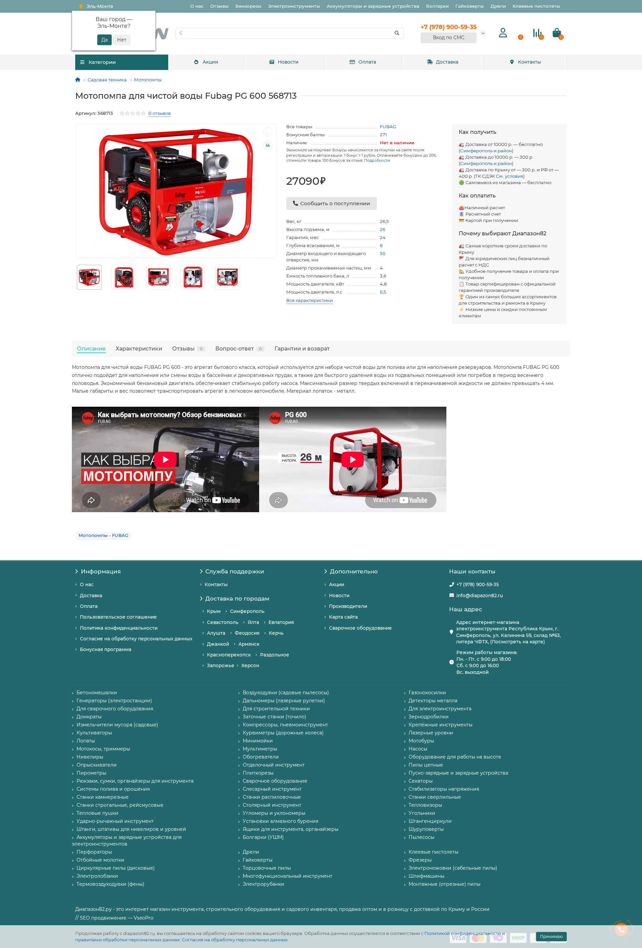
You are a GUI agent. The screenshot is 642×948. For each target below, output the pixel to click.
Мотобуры (421, 741)
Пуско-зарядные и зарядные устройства (458, 773)
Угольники (422, 813)
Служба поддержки (234, 571)
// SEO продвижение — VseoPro (114, 918)
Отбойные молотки (100, 860)
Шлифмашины (426, 876)
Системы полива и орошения (113, 789)
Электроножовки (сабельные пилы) (453, 868)
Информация (101, 571)
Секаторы (421, 781)
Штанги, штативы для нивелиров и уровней (131, 829)
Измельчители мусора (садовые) (117, 725)
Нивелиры (90, 757)
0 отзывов (159, 113)
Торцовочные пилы (267, 868)
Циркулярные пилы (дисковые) (116, 868)
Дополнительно (354, 571)
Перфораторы (94, 852)
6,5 (383, 292)
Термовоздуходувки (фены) (110, 884)
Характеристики (139, 348)
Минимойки (258, 741)
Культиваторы (94, 733)
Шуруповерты (426, 829)
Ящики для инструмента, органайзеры (290, 829)
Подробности (377, 160)
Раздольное (274, 654)
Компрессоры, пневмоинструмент (285, 725)
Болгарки (437, 6)
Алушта (216, 633)
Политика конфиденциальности (118, 628)
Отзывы (219, 6)
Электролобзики (97, 876)
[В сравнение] (268, 145)
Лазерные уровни (431, 733)
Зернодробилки (429, 717)
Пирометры (91, 773)
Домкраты (89, 717)
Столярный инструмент (272, 805)
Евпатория (281, 622)
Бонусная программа (105, 649)
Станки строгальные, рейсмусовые (120, 805)
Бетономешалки (97, 693)
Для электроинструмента (440, 709)
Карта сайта (343, 617)
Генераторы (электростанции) (114, 701)
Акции (210, 62)
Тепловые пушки (97, 813)
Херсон (250, 665)
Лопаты (86, 741)
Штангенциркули (430, 821)
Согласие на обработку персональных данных (235, 939)
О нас (197, 6)
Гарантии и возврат (302, 348)
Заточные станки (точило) (274, 717)
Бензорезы (248, 6)
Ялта (253, 622)
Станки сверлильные (435, 797)
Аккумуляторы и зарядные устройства (373, 6)
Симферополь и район (486, 150)
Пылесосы (421, 837)
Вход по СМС (448, 37)
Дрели (498, 6)
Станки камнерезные (103, 797)
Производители (348, 606)
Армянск (248, 644)
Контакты (529, 62)
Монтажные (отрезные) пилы (444, 884)
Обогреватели (261, 757)
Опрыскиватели (97, 765)
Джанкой (218, 644)
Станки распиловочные (272, 797)
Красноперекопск (229, 654)
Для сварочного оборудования (115, 709)
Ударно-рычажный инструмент (115, 821)
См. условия (509, 176)
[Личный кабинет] (503, 33)
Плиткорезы (258, 773)
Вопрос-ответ (238, 348)
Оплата (367, 62)
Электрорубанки (263, 884)
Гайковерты (469, 6)
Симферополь (247, 611)
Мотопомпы (148, 79)
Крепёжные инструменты (440, 725)
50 (383, 253)
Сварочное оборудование (360, 628)
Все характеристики (309, 300)
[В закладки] (268, 132)
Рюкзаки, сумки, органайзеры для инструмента (135, 781)
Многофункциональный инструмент (287, 876)
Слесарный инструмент (272, 789)
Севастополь (222, 622)
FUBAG (388, 126)
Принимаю (551, 936)
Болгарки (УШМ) (263, 837)
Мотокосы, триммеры (103, 749)
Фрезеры (420, 860)
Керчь (276, 633)
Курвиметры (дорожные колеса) (283, 733)
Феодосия (247, 633)
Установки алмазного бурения (280, 821)
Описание (91, 348)
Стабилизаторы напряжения (444, 789)
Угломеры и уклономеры (274, 813)
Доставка (447, 62)
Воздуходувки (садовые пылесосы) (286, 693)
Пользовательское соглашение (118, 617)
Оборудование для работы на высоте (455, 757)
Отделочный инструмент (274, 765)
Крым (214, 611)
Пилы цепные (426, 765)
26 (382, 229)
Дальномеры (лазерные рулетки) (284, 701)
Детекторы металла (433, 701)
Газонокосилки (427, 693)
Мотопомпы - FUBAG (103, 535)
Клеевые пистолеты (536, 6)
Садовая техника (107, 79)
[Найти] (397, 33)
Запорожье (220, 665)
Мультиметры (260, 749)
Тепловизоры (425, 805)
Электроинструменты (294, 6)
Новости (288, 62)
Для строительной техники (276, 709)
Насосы (418, 749)
